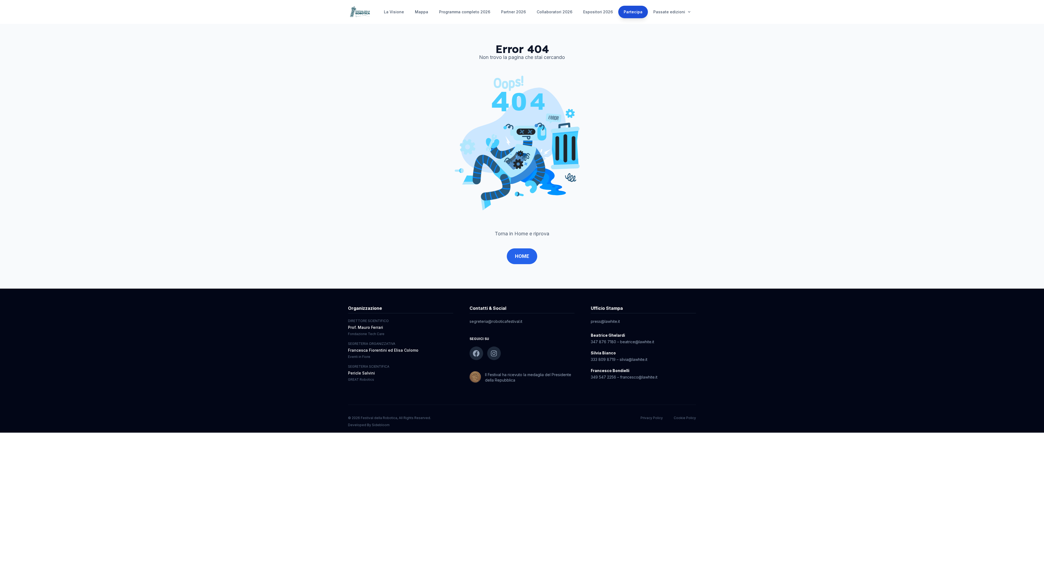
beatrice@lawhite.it (637, 341)
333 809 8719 (603, 359)
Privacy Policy (652, 418)
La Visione (394, 12)
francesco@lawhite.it (638, 377)
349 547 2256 (603, 377)
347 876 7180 (603, 341)
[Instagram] (494, 353)
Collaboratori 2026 (554, 12)
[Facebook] (476, 353)
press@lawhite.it (605, 321)
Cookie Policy (685, 418)
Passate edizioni (669, 12)
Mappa (421, 12)
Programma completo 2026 (464, 12)
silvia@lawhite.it (633, 359)
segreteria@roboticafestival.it (496, 321)
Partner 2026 (513, 12)
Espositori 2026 (598, 12)
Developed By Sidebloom (369, 425)
